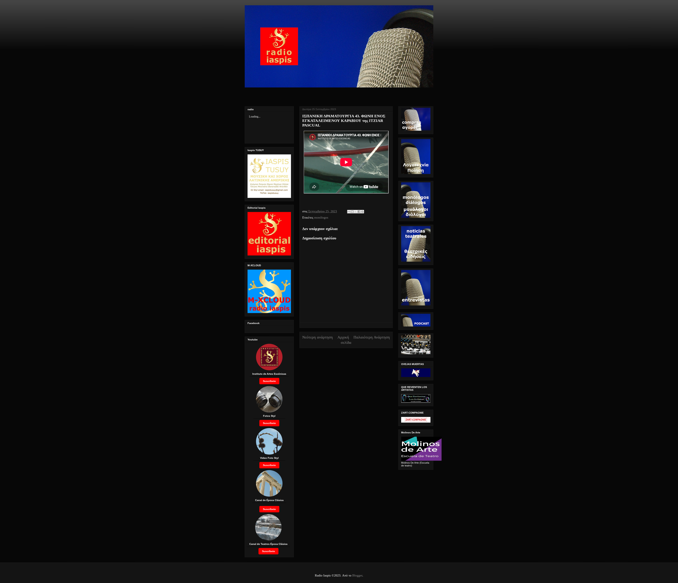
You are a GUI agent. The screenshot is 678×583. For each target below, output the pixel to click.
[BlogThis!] (352, 211)
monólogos (321, 217)
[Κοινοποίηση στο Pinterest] (362, 211)
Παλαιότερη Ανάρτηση (371, 337)
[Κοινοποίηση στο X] (355, 211)
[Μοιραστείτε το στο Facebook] (359, 211)
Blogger (357, 575)
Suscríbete (269, 381)
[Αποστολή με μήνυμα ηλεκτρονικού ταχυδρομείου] (349, 211)
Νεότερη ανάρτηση (317, 337)
